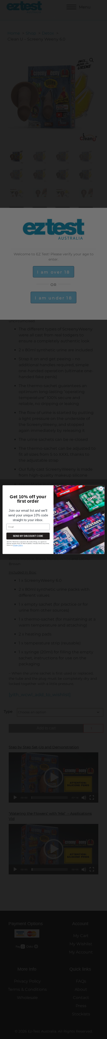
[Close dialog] (101, 488)
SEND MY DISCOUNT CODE (28, 536)
